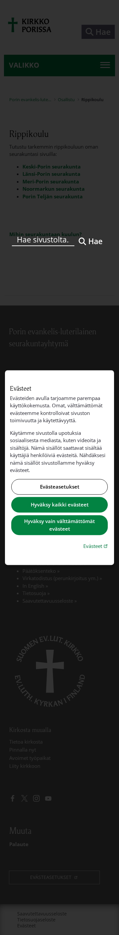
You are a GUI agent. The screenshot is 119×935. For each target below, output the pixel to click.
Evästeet (96, 546)
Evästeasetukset (59, 486)
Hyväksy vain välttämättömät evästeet (59, 525)
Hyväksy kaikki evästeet (60, 504)
